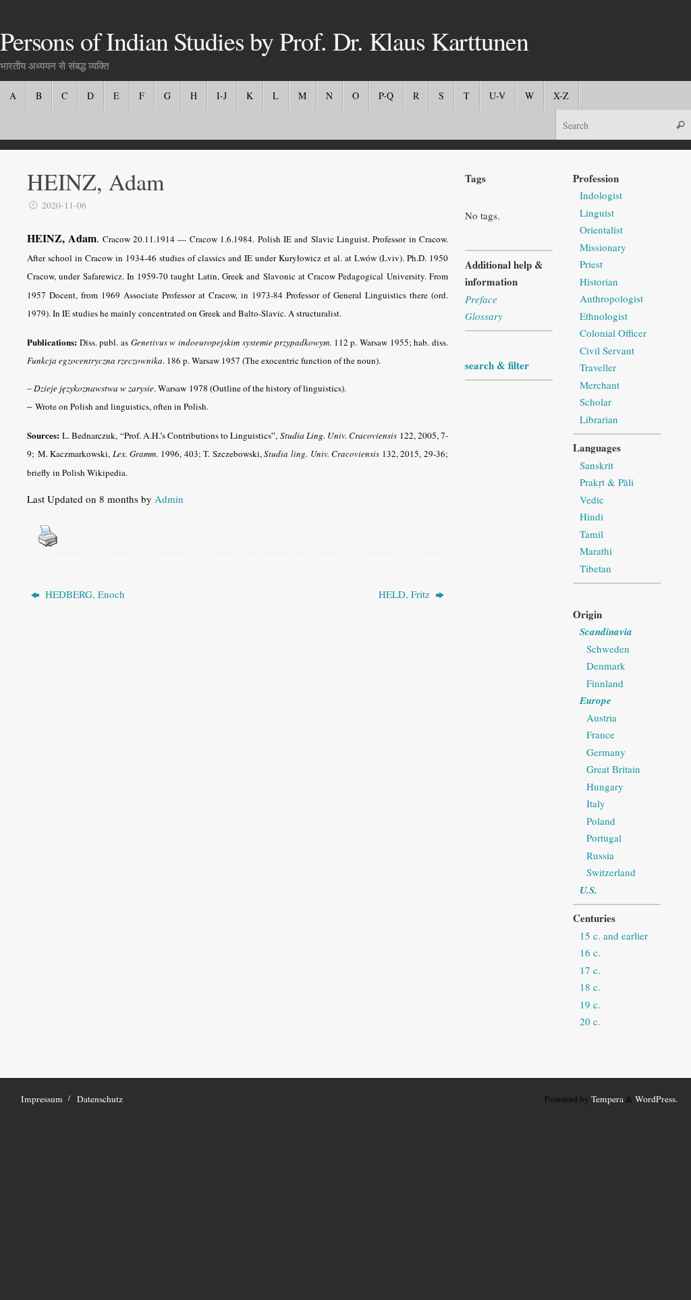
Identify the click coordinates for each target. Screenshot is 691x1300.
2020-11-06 (64, 205)
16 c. (590, 952)
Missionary (603, 247)
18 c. (590, 987)
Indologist (601, 195)
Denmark (606, 665)
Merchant (599, 384)
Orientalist (601, 229)
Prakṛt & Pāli (607, 482)
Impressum (42, 1099)
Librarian (599, 419)
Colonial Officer (613, 333)
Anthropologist (611, 298)
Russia (600, 855)
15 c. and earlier (614, 935)
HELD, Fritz (406, 594)
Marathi (596, 551)
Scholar (595, 401)
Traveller (598, 367)
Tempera (607, 1099)
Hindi (591, 516)
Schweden (608, 648)
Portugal (603, 837)
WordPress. (656, 1099)
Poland (600, 821)
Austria (601, 717)
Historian (599, 281)
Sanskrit (596, 465)
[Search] (680, 124)
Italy (595, 803)
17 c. (590, 970)
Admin (169, 499)
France (600, 734)
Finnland (605, 683)
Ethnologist (604, 316)
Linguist (597, 212)
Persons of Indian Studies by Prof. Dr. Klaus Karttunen (264, 41)
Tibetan (595, 568)
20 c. (590, 1021)
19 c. (590, 1004)
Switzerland (611, 872)
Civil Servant (607, 350)
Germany (606, 752)
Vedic (592, 499)
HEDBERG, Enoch (84, 594)
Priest (591, 264)
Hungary (605, 786)
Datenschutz (100, 1099)
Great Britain (613, 769)
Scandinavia (606, 631)
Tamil (591, 534)
